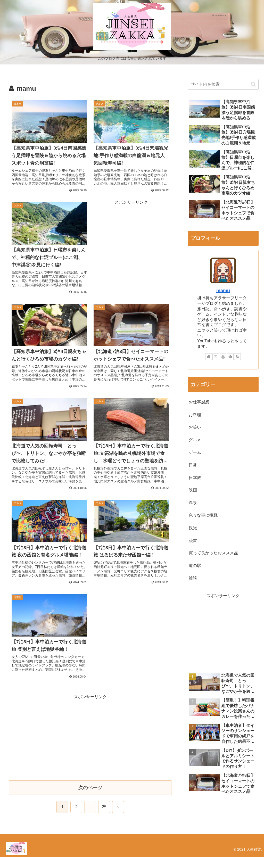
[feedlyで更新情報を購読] (230, 356)
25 (104, 807)
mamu (223, 290)
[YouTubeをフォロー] (223, 356)
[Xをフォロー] (215, 356)
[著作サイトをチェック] (208, 356)
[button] (253, 84)
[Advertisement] (131, 238)
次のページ (90, 787)
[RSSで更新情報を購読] (237, 356)
